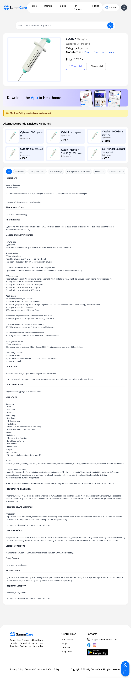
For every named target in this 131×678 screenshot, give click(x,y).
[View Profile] (124, 7)
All (9, 171)
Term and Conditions (35, 669)
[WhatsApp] (125, 665)
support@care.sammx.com (104, 639)
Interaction (99, 171)
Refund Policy (52, 669)
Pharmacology (56, 171)
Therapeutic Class (37, 171)
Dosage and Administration (78, 171)
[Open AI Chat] (125, 672)
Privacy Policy (16, 669)
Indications (19, 171)
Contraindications (117, 171)
